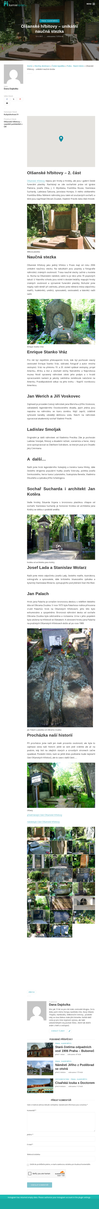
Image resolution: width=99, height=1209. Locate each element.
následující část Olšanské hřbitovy (43, 821)
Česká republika (58, 66)
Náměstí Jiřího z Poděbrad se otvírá (74, 1066)
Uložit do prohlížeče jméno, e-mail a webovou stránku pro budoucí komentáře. (60, 1164)
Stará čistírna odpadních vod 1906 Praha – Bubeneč (74, 1049)
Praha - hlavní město (49, 21)
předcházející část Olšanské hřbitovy (44, 815)
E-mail (30, 1144)
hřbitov (31, 992)
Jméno (30, 1134)
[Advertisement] (61, 95)
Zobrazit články (58, 1031)
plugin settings (84, 1197)
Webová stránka (33, 1154)
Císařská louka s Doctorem (75, 1083)
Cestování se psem (62, 1079)
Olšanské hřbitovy (36, 180)
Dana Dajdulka (11, 89)
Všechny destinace (42, 66)
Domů (29, 66)
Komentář (31, 1110)
